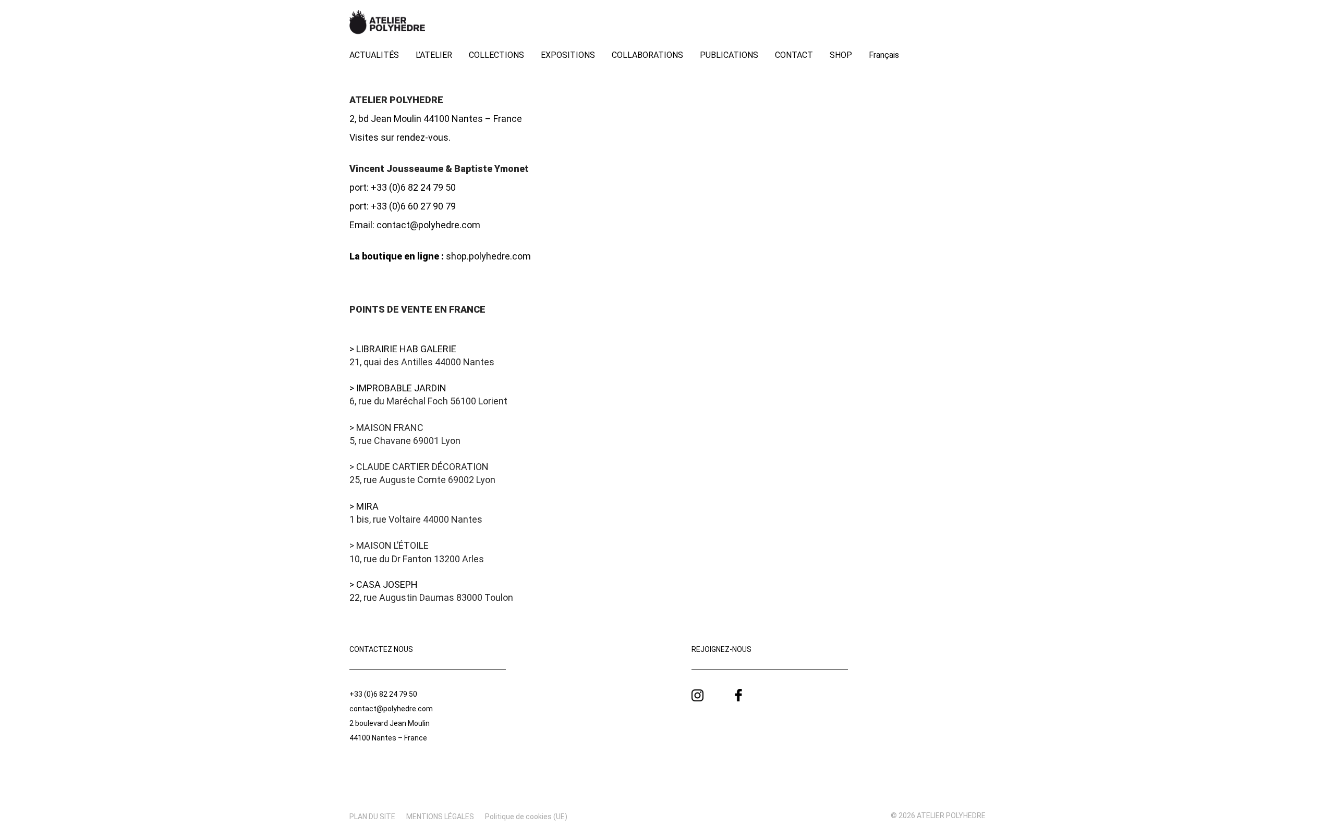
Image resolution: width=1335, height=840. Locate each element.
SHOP (841, 55)
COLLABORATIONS (647, 55)
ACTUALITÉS (374, 55)
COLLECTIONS (496, 55)
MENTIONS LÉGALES (440, 816)
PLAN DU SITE (372, 816)
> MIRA (364, 506)
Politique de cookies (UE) (526, 816)
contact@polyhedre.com (428, 224)
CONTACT (794, 55)
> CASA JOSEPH (383, 584)
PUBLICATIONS (729, 55)
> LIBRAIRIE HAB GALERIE (402, 348)
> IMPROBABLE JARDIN (397, 387)
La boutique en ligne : (396, 256)
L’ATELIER (434, 55)
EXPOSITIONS (568, 55)
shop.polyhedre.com (488, 256)
